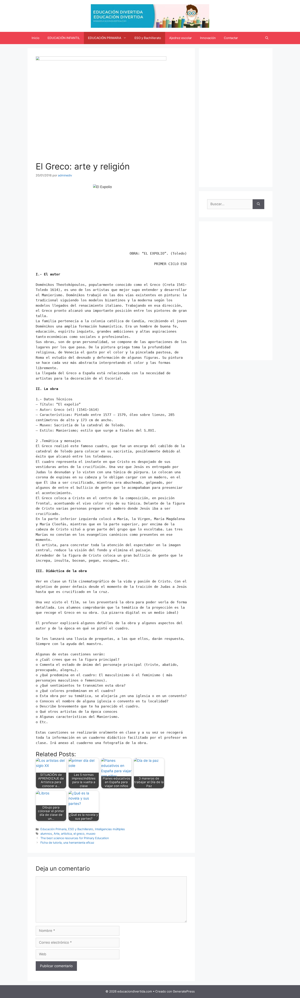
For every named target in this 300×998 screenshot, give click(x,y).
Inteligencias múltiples (110, 829)
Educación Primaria (53, 829)
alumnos (46, 833)
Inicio (35, 38)
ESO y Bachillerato (147, 38)
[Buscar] (258, 204)
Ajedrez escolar (180, 38)
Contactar (231, 38)
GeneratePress (184, 991)
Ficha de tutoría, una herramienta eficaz (67, 842)
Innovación (208, 38)
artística (66, 833)
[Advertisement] (235, 117)
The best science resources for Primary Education (74, 838)
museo (91, 833)
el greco (78, 833)
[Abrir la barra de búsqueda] (266, 38)
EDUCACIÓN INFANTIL (64, 38)
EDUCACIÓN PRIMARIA (104, 38)
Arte (56, 833)
